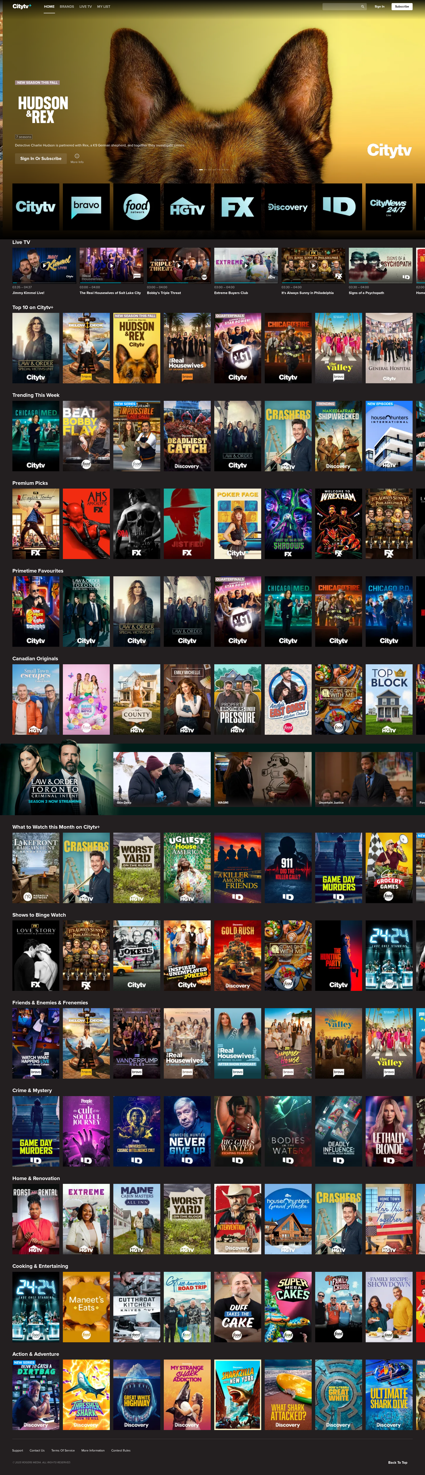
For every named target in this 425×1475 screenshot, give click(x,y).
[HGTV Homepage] (187, 206)
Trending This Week (36, 395)
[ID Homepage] (338, 206)
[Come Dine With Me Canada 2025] (338, 699)
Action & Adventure (35, 1354)
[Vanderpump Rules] (136, 1043)
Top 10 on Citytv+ (32, 307)
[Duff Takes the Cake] (237, 1307)
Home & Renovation (36, 1178)
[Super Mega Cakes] (288, 1307)
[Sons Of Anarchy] (136, 524)
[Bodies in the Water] (288, 1131)
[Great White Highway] (136, 1395)
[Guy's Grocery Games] (389, 868)
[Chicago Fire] (288, 348)
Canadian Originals (35, 658)
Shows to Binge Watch (39, 915)
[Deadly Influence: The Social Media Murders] (338, 1131)
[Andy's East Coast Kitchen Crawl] (288, 699)
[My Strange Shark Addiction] (187, 1395)
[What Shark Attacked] (288, 1395)
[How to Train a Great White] (338, 1395)
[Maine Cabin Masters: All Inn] (136, 1219)
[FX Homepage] (237, 206)
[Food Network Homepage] (136, 206)
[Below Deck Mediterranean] (86, 348)
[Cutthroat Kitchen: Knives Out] (136, 1307)
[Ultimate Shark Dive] (389, 1395)
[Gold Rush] (237, 955)
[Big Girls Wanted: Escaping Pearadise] (237, 1131)
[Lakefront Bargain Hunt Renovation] (35, 868)
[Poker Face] (237, 524)
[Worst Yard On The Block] (136, 868)
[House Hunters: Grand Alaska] (288, 1219)
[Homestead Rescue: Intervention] (237, 1219)
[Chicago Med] (35, 436)
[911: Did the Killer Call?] (288, 868)
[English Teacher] (35, 524)
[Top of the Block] (389, 699)
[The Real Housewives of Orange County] (187, 348)
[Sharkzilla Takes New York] (237, 1395)
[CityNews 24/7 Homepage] (389, 206)
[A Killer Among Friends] (237, 868)
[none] (17, 1451)
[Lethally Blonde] (389, 1131)
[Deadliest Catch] (187, 436)
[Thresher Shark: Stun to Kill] (86, 1395)
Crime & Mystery (32, 1090)
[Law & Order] (237, 436)
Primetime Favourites (37, 571)
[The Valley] (338, 348)
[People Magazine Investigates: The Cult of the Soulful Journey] (86, 1131)
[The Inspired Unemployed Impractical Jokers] (187, 955)
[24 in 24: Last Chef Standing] (389, 955)
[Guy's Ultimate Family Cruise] (338, 1307)
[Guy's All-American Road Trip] (187, 1307)
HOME (49, 6)
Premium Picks (30, 483)
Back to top (397, 1462)
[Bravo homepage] (86, 206)
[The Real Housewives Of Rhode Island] (187, 1043)
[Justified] (187, 524)
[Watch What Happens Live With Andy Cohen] (35, 1043)
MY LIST (103, 6)
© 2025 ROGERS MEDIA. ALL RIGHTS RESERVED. (41, 1462)
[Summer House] (288, 1043)
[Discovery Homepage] (288, 206)
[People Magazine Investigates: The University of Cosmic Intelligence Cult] (136, 1131)
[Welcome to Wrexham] (338, 524)
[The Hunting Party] (338, 955)
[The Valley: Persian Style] (338, 1043)
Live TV (21, 242)
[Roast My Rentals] (35, 1219)
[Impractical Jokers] (136, 955)
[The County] (136, 699)
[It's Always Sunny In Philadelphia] (389, 524)
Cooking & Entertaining (40, 1266)
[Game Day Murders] (338, 868)
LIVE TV (85, 6)
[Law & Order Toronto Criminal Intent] (86, 611)
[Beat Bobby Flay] (86, 436)
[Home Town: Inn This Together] (389, 1219)
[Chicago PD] (389, 611)
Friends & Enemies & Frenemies (50, 1003)
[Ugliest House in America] (187, 868)
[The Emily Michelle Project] (187, 699)
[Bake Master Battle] (86, 699)
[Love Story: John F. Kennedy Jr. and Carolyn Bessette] (35, 955)
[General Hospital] (389, 348)
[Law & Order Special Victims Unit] (35, 348)
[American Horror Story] (86, 524)
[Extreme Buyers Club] (86, 1219)
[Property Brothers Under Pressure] (237, 699)
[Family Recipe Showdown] (389, 1307)
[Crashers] (288, 436)
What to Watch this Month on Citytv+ (56, 827)
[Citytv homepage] (35, 206)
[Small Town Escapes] (35, 699)
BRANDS (67, 6)
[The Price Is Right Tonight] (35, 611)
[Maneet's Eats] (86, 1307)
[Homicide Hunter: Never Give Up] (187, 1131)
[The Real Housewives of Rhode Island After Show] (237, 1043)
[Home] (22, 6)
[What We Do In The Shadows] (288, 524)
